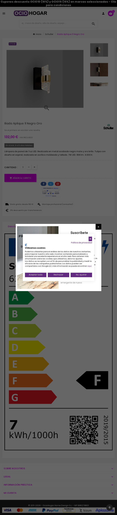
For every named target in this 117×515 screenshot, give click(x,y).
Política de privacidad (81, 242)
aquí (89, 266)
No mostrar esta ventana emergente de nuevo (73, 281)
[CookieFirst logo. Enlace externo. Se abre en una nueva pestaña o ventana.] (26, 245)
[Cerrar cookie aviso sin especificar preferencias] (90, 239)
